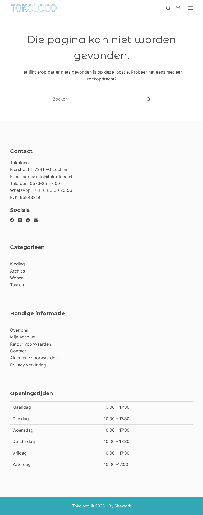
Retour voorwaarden (30, 344)
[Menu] (190, 8)
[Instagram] (20, 220)
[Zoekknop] (148, 99)
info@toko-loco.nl (54, 176)
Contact (18, 351)
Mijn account (23, 337)
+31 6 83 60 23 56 (53, 190)
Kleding (17, 263)
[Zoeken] (168, 8)
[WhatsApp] (28, 220)
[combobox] (96, 99)
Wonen (17, 277)
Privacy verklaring (28, 365)
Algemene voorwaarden (34, 357)
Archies (17, 271)
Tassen (17, 284)
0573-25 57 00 (45, 183)
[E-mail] (36, 220)
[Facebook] (12, 220)
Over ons (19, 330)
